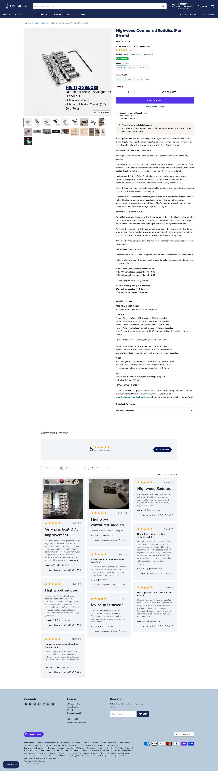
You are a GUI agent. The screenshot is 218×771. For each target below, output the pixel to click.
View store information (127, 119)
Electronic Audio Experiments (34, 748)
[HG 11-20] (121, 70)
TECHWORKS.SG (62, 756)
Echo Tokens (208, 15)
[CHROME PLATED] (143, 82)
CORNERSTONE (75, 745)
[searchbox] (50, 468)
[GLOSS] (120, 82)
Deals (31, 15)
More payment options (155, 106)
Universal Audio (98, 756)
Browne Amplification (108, 743)
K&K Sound (106, 750)
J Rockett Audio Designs (90, 750)
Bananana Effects (52, 743)
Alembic (40, 743)
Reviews (57, 15)
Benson (86, 743)
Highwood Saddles (40, 23)
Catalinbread (124, 743)
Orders (182, 15)
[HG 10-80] (133, 70)
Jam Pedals (58, 750)
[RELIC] (129, 82)
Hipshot (128, 748)
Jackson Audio (45, 750)
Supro (51, 756)
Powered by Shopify (31, 764)
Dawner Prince (89, 745)
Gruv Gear (102, 748)
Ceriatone (27, 745)
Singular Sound (123, 753)
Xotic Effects (40, 758)
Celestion (37, 745)
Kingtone (116, 750)
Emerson (51, 748)
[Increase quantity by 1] (138, 92)
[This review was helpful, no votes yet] (73, 570)
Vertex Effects (122, 756)
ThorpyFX (75, 756)
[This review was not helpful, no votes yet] (78, 570)
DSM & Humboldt (112, 745)
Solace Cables (29, 756)
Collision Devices (60, 745)
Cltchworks (48, 745)
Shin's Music (111, 753)
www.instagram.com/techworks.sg (132, 397)
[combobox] (75, 468)
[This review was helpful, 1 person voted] (119, 540)
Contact (82, 15)
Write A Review (162, 449)
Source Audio (42, 756)
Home (26, 23)
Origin (6, 15)
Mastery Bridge (29, 753)
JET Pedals (75, 750)
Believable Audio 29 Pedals (71, 743)
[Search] (163, 6)
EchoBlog (42, 15)
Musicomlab (42, 753)
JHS (66, 750)
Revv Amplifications (74, 753)
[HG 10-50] (144, 70)
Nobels (52, 753)
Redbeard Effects (90, 753)
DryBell (100, 745)
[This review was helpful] (166, 573)
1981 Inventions (53, 758)
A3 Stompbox (29, 743)
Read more (73, 560)
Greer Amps (91, 748)
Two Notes (86, 756)
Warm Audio (28, 758)
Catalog (18, 15)
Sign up (143, 714)
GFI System (79, 748)
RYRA (102, 753)
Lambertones (127, 750)
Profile (194, 15)
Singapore (183, 734)
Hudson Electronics (31, 750)
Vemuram (110, 756)
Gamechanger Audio (65, 748)
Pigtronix (61, 753)
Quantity (119, 86)
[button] (28, 122)
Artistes (69, 15)
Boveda (95, 743)
